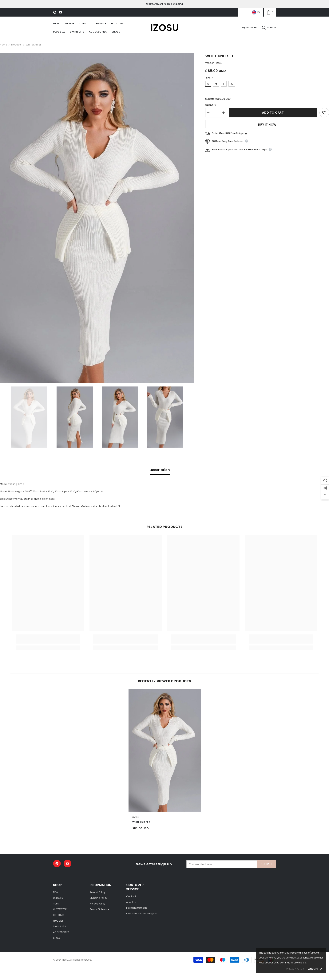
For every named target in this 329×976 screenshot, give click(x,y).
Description (160, 469)
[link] (270, 12)
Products (16, 44)
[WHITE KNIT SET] (165, 750)
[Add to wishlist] (324, 112)
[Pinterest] (54, 12)
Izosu (219, 63)
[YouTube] (60, 12)
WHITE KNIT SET (141, 822)
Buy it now (267, 124)
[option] (97, 218)
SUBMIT (266, 864)
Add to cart (273, 112)
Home (3, 44)
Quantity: (210, 105)
